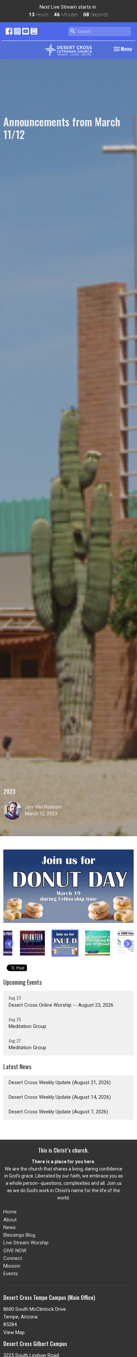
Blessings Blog (19, 1235)
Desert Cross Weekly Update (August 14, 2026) (60, 1097)
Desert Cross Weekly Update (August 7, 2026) (58, 1112)
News (9, 1227)
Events (10, 1274)
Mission (11, 1266)
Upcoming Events (22, 982)
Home (10, 1212)
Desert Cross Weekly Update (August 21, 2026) (60, 1082)
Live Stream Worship (26, 1243)
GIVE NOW (14, 1251)
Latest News (17, 1066)
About (10, 1220)
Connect (12, 1258)
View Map (14, 1332)
